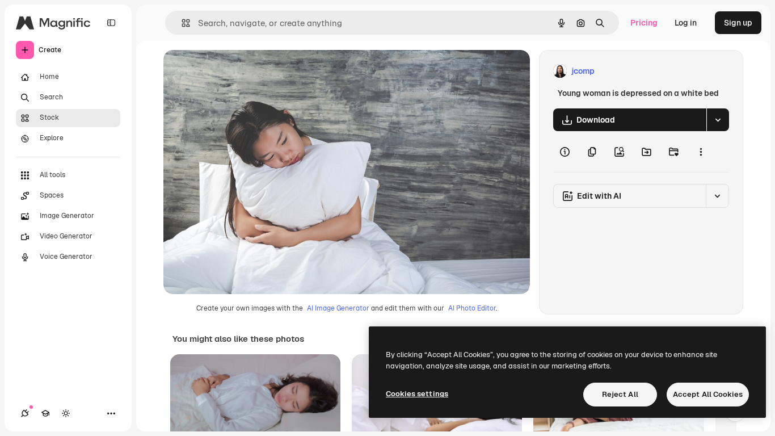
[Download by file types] (717, 119)
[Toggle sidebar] (111, 23)
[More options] (700, 151)
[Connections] (25, 413)
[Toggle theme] (66, 413)
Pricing (644, 23)
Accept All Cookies (708, 394)
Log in (686, 23)
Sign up (738, 23)
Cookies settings (417, 394)
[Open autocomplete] (181, 23)
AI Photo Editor (472, 308)
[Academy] (45, 413)
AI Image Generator (338, 308)
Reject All (620, 394)
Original (236, 71)
